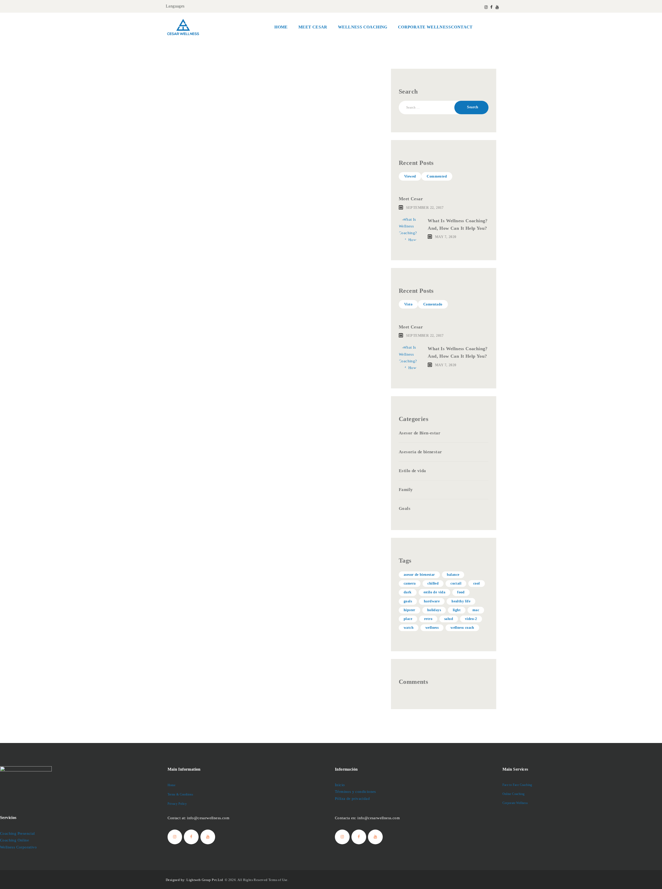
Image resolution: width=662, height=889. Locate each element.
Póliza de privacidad (352, 798)
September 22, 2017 (425, 208)
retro (428, 619)
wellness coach (462, 628)
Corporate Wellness (515, 803)
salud (448, 619)
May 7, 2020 (445, 237)
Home (172, 785)
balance (453, 575)
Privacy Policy (177, 804)
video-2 (471, 619)
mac (475, 610)
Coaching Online (14, 840)
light (457, 610)
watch (408, 628)
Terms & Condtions (180, 794)
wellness (432, 628)
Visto (408, 304)
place (408, 619)
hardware (432, 601)
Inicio (340, 785)
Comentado (432, 304)
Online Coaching (513, 794)
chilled (433, 583)
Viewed (410, 176)
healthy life (461, 601)
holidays (434, 610)
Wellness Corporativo (18, 847)
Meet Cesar (411, 198)
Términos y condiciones (355, 792)
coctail (455, 583)
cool (476, 583)
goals (408, 601)
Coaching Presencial (17, 833)
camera (410, 583)
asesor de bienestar (419, 575)
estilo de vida (435, 592)
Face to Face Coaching (517, 785)
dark (408, 592)
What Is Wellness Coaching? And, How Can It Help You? (457, 224)
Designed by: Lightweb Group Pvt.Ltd (195, 880)
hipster (409, 610)
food (461, 592)
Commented (437, 176)
